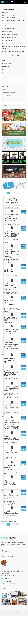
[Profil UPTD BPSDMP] (14, 129)
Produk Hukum (6, 76)
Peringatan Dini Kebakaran (9, 28)
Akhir (16, 193)
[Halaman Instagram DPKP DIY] (9, 550)
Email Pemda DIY (7, 86)
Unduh (24, 213)
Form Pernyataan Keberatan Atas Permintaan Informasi (13, 59)
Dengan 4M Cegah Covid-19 (9, 40)
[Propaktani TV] (14, 158)
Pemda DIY (5, 98)
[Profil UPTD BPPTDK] (14, 115)
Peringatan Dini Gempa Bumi (9, 25)
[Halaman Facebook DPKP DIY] (2, 550)
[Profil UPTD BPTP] (14, 143)
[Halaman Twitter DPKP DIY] (6, 550)
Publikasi (5, 72)
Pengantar (5, 12)
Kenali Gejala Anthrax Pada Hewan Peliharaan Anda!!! (13, 21)
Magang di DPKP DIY (8, 95)
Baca (24, 210)
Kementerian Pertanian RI (9, 92)
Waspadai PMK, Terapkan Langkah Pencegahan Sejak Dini (13, 47)
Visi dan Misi (6, 43)
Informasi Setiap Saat (8, 66)
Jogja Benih (5, 89)
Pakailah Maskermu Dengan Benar (11, 34)
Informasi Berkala (7, 63)
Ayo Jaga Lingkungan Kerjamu (10, 37)
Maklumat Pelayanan (8, 31)
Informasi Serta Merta (8, 69)
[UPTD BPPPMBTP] (14, 172)
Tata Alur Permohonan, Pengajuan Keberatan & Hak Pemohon (13, 52)
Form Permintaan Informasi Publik (11, 56)
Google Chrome (13, 614)
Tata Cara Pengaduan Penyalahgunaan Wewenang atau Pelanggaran (11, 16)
